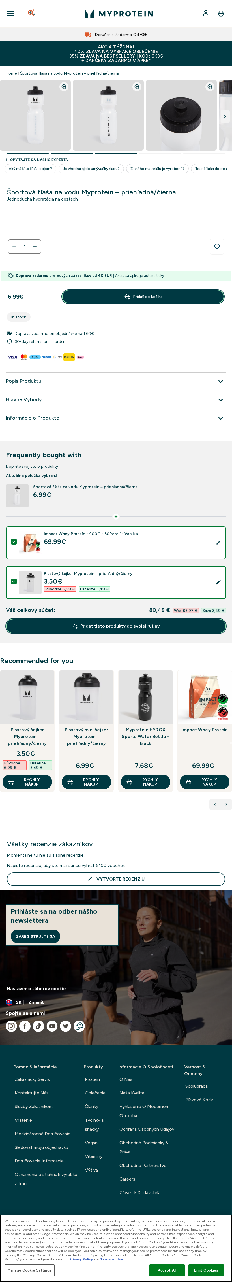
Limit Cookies (206, 1270)
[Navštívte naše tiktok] (38, 1026)
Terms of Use (111, 1259)
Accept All (167, 1270)
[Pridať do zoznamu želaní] (217, 247)
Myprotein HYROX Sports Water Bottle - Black (145, 736)
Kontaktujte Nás (32, 1092)
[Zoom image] (63, 86)
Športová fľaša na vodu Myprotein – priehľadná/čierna (69, 73)
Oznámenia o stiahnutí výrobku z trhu (46, 1179)
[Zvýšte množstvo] (35, 246)
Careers (127, 1179)
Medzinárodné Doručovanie (42, 1133)
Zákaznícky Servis (32, 1079)
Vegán (91, 1142)
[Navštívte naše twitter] (65, 1026)
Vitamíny (93, 1156)
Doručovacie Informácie (39, 1160)
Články (91, 1106)
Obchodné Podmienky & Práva (143, 1147)
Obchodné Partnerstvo (143, 1165)
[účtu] (206, 14)
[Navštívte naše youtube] (52, 1026)
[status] (25, 246)
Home (11, 73)
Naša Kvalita (131, 1092)
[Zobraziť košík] (221, 13)
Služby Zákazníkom (34, 1106)
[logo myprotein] (119, 13)
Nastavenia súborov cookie (36, 988)
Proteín (92, 1079)
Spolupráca (196, 1086)
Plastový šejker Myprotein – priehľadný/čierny (27, 736)
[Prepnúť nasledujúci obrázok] (225, 116)
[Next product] (226, 804)
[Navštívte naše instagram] (11, 1026)
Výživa (91, 1170)
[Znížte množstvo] (14, 246)
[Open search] (31, 13)
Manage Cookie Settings (29, 1270)
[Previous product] (215, 804)
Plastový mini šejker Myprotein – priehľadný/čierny (86, 736)
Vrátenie (23, 1120)
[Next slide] (231, 743)
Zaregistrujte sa (35, 936)
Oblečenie (95, 1092)
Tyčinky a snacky (94, 1125)
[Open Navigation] (10, 13)
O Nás (125, 1079)
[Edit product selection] (218, 543)
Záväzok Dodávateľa (139, 1192)
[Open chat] (79, 1026)
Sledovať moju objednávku (41, 1147)
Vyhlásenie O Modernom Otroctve (144, 1111)
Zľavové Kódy (199, 1099)
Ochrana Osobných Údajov (146, 1129)
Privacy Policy (81, 1259)
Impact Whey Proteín (205, 729)
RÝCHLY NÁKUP (32, 781)
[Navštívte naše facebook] (25, 1026)
